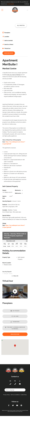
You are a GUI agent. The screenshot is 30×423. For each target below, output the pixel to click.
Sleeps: (4, 190)
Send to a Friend (8, 44)
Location (6, 36)
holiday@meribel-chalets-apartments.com (20, 383)
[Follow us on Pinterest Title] (21, 406)
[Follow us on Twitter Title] (13, 406)
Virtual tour (7, 48)
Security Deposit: (7, 201)
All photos (21, 25)
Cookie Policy (24, 394)
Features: (4, 204)
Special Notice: (6, 215)
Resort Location (6, 262)
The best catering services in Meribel (16, 328)
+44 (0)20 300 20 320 (10, 383)
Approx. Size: (4, 197)
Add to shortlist (8, 40)
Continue (26, 4)
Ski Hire (15, 316)
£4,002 (8, 246)
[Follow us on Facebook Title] (9, 406)
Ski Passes (16, 310)
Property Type (6, 257)
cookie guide (10, 4)
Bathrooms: (18, 193)
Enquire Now (8, 53)
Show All (15, 276)
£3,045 (4, 246)
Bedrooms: (18, 190)
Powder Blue (20, 411)
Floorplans (7, 32)
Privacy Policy (6, 394)
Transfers (16, 321)
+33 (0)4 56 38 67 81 (15, 383)
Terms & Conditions (15, 394)
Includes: (4, 210)
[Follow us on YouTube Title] (17, 406)
